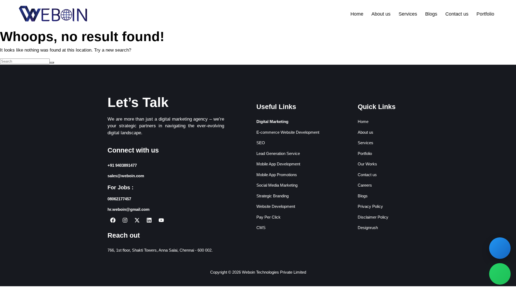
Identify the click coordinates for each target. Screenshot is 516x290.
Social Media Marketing (277, 185)
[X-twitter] (137, 220)
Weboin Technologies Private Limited (274, 272)
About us (380, 14)
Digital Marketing (272, 121)
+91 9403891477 (122, 165)
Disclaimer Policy (373, 217)
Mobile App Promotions (276, 174)
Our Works (367, 164)
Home (356, 14)
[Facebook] (113, 220)
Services (408, 14)
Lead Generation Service (278, 153)
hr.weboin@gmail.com (128, 209)
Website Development (275, 206)
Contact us (456, 14)
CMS (261, 227)
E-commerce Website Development (287, 132)
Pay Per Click (268, 217)
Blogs (431, 14)
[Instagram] (125, 220)
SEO (260, 142)
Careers (365, 185)
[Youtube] (161, 220)
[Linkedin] (149, 220)
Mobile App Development (278, 164)
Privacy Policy (370, 206)
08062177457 (119, 199)
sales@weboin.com (126, 175)
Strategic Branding (272, 196)
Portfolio (485, 14)
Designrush (368, 227)
